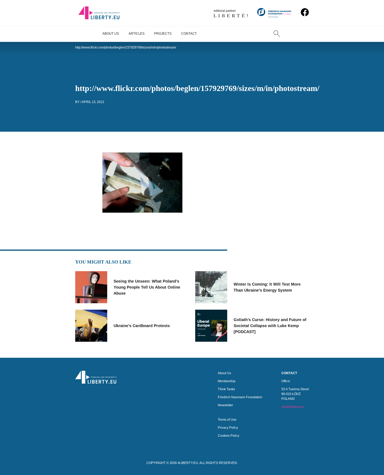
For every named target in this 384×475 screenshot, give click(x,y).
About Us (110, 33)
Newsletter (225, 405)
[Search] (277, 34)
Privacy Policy (228, 427)
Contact (189, 33)
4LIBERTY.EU (188, 463)
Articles (137, 33)
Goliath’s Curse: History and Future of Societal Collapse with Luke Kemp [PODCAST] (270, 325)
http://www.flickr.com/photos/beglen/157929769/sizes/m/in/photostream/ (125, 47)
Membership (226, 381)
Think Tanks (226, 389)
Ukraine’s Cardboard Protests (142, 325)
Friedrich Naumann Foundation (240, 397)
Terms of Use (227, 419)
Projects (163, 33)
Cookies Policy (228, 435)
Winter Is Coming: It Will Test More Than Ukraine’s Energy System (267, 287)
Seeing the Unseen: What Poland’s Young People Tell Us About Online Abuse (147, 287)
